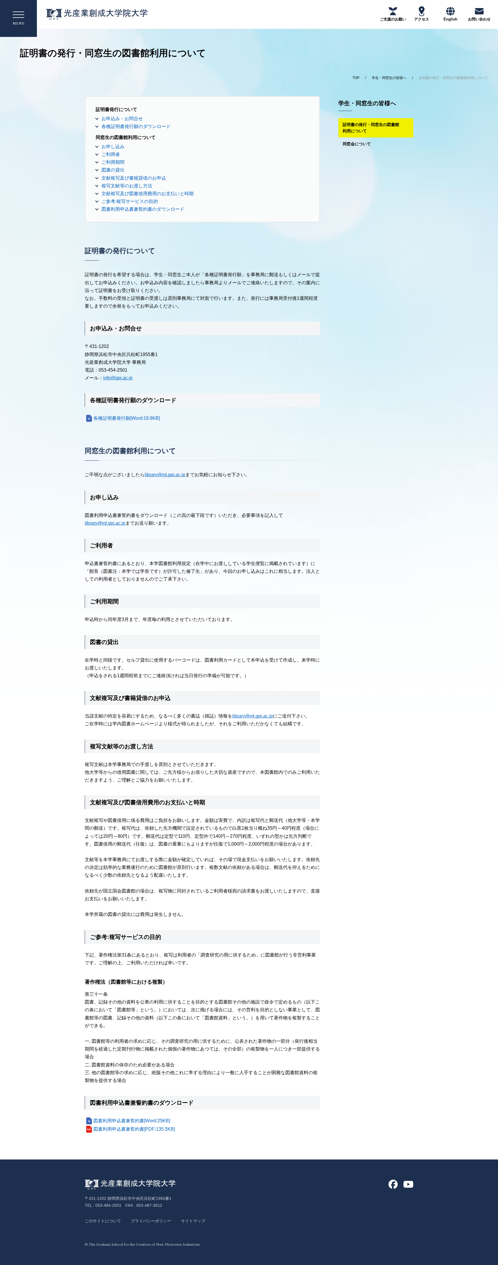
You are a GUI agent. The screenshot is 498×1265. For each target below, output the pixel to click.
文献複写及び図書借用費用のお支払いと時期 (147, 193)
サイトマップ (193, 1221)
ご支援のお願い (393, 19)
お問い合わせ (479, 19)
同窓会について (357, 144)
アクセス (421, 19)
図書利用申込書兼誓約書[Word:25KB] (131, 1120)
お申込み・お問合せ (122, 118)
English (450, 19)
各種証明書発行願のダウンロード (136, 126)
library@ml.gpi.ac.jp (165, 474)
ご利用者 (110, 154)
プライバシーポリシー (151, 1221)
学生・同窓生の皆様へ (389, 78)
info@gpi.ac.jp (118, 377)
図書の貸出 (112, 169)
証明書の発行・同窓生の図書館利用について (371, 127)
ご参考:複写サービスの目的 (129, 201)
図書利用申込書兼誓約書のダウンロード (142, 209)
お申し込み (112, 146)
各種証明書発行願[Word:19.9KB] (126, 418)
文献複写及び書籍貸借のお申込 (133, 178)
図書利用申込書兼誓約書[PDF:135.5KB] (134, 1129)
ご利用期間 (112, 162)
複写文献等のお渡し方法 (126, 185)
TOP (355, 78)
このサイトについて (103, 1221)
